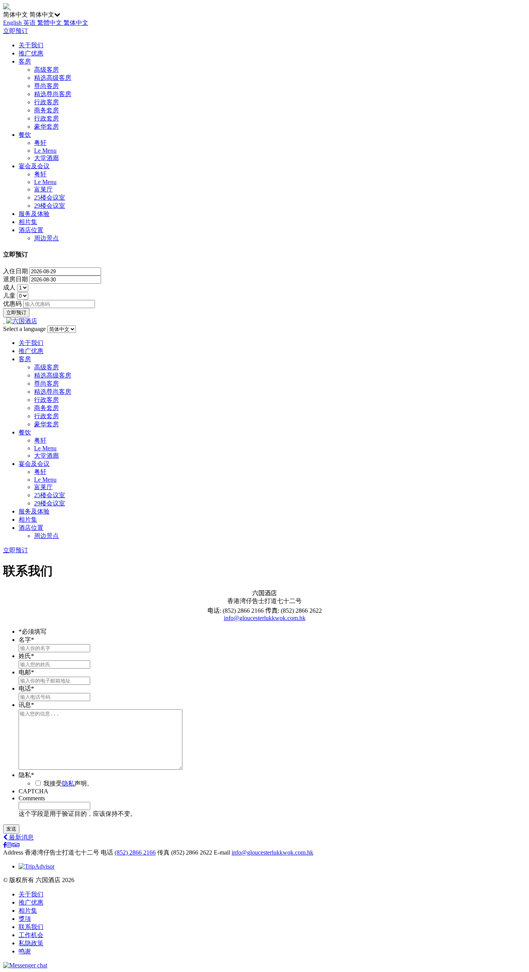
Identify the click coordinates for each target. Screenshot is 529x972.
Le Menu (45, 150)
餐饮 (25, 134)
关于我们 (31, 45)
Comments (32, 798)
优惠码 (12, 303)
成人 (10, 287)
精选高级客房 (52, 77)
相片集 (28, 222)
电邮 (26, 672)
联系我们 (31, 927)
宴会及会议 (34, 166)
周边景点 (46, 238)
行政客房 (46, 102)
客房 (25, 61)
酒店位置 (31, 230)
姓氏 (26, 656)
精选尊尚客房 (52, 94)
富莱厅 (43, 189)
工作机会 (31, 935)
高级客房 (46, 69)
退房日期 (16, 279)
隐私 (26, 775)
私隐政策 (31, 943)
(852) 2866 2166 (135, 852)
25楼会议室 (49, 197)
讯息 (26, 704)
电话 (26, 688)
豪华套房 (46, 126)
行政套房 (46, 118)
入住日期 (16, 271)
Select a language (24, 329)
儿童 (10, 295)
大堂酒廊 (46, 158)
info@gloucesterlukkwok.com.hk (265, 618)
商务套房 (46, 110)
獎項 (25, 918)
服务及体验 (34, 213)
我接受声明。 (68, 783)
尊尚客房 (46, 86)
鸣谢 (25, 951)
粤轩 (40, 143)
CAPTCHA (33, 791)
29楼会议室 (49, 205)
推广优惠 (31, 53)
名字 (26, 639)
